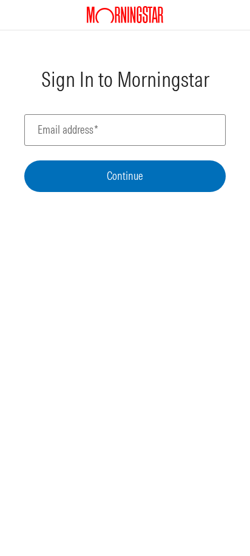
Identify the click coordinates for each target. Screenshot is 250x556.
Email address (68, 130)
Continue (125, 176)
